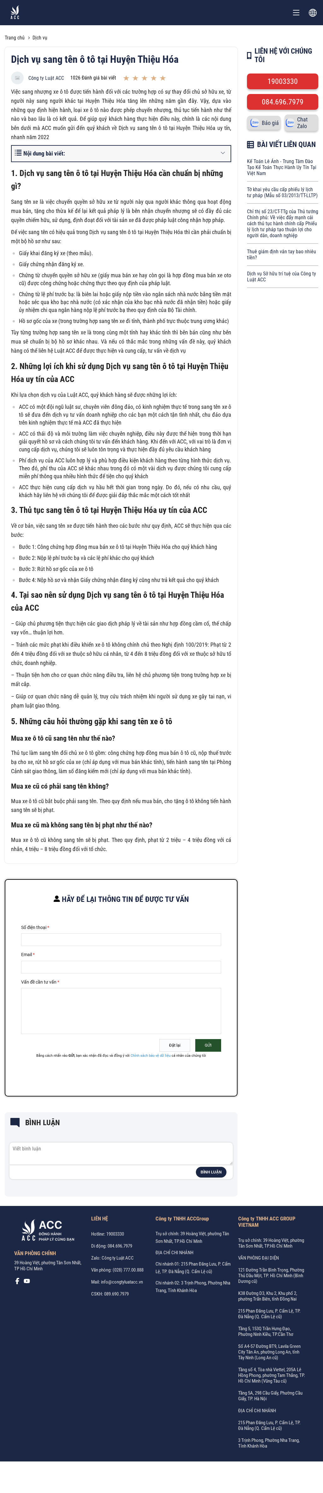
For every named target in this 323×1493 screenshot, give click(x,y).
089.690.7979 (116, 1294)
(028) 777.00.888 (128, 1270)
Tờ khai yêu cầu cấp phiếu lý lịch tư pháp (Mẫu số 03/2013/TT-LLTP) (282, 192)
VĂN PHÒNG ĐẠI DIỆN (258, 1258)
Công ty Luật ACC (46, 78)
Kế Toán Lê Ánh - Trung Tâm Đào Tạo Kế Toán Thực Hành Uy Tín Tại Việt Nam (281, 167)
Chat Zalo (302, 122)
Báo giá (270, 123)
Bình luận (211, 1172)
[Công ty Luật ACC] (15, 12)
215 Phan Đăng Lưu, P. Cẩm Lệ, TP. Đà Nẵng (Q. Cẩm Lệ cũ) (269, 1314)
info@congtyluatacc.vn (122, 1282)
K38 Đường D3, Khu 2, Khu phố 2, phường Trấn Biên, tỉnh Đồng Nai (267, 1296)
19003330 (282, 81)
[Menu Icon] (296, 13)
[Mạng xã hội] (17, 1282)
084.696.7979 (282, 101)
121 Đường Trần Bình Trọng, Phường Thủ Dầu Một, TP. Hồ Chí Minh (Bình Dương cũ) (271, 1275)
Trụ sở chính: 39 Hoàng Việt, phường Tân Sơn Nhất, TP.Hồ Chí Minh (271, 1243)
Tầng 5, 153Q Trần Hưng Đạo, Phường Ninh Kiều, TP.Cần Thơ (265, 1331)
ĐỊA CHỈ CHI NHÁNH (174, 1252)
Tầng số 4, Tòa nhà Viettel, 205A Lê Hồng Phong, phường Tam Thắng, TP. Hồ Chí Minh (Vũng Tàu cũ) (271, 1375)
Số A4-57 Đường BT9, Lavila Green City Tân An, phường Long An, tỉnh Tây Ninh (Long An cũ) (269, 1352)
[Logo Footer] (45, 1231)
